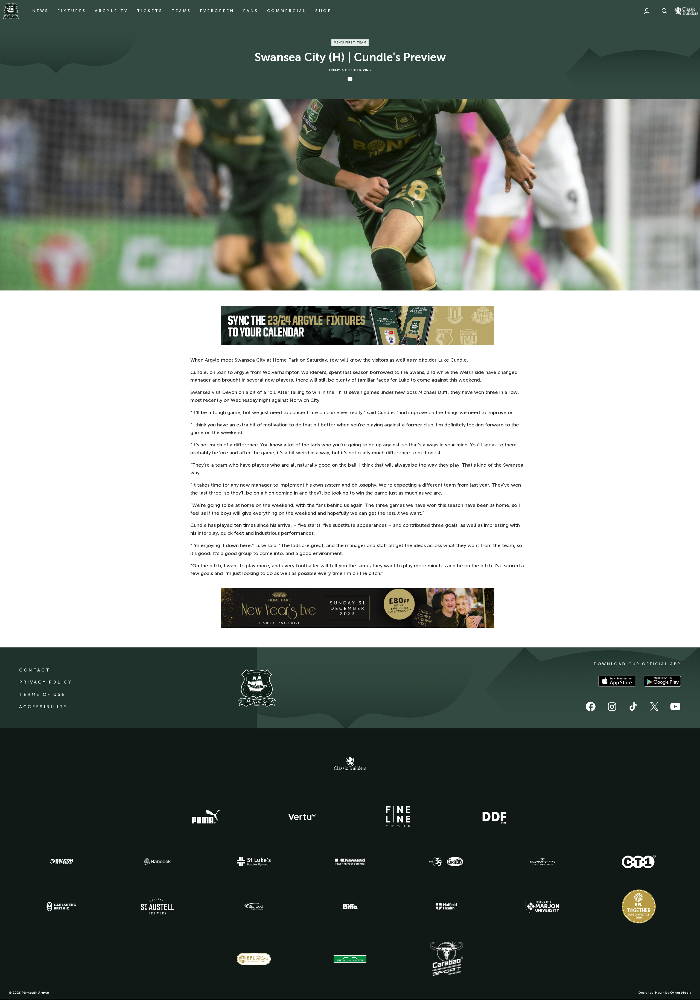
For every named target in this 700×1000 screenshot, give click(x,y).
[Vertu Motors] (302, 816)
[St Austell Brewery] (157, 906)
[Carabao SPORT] (446, 959)
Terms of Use (42, 694)
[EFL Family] (254, 958)
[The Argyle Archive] (350, 958)
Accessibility (43, 706)
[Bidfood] (254, 906)
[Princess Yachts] (542, 861)
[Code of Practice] (639, 906)
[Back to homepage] (11, 11)
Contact (34, 670)
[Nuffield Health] (446, 906)
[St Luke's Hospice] (254, 861)
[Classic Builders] (350, 764)
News (40, 10)
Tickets (150, 10)
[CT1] (639, 861)
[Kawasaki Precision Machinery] (350, 861)
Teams (181, 10)
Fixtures (71, 10)
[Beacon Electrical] (61, 861)
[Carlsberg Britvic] (61, 906)
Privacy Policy (45, 682)
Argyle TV (111, 10)
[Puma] (206, 817)
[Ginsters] (446, 861)
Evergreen (217, 10)
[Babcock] (157, 862)
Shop (323, 10)
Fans (250, 10)
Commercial (287, 10)
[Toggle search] (664, 11)
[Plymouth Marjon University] (542, 906)
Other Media (680, 993)
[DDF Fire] (494, 817)
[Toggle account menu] (647, 11)
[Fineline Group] (398, 817)
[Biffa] (350, 906)
